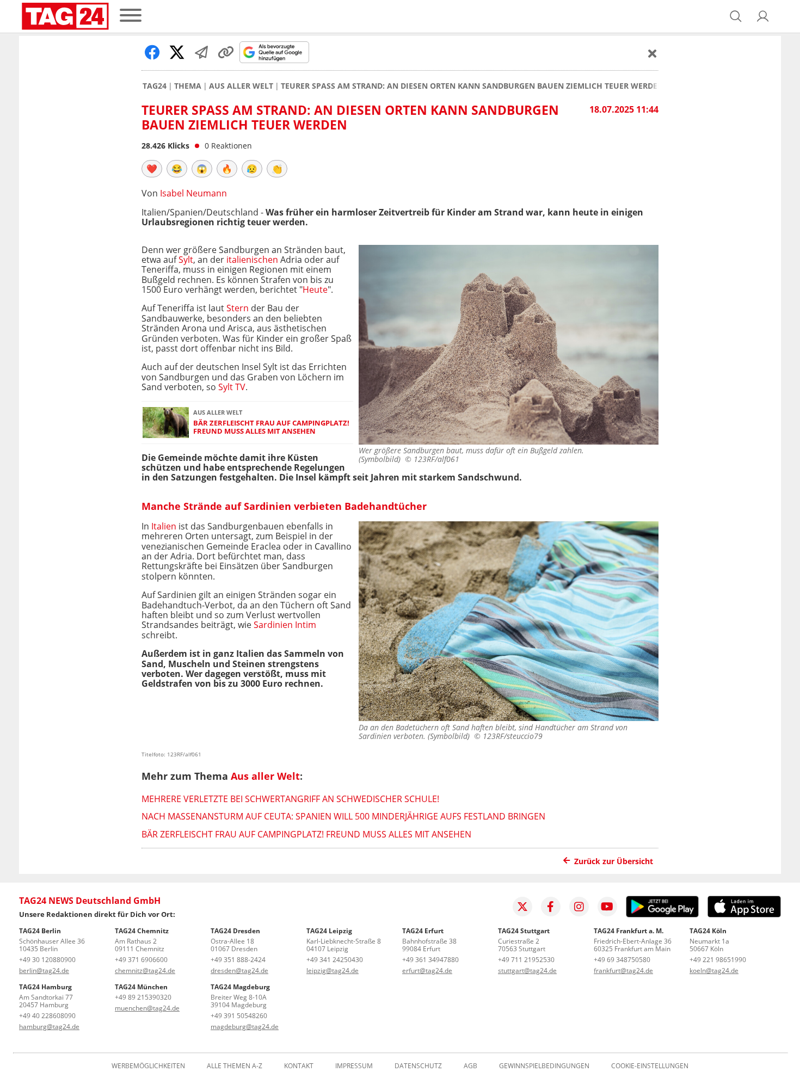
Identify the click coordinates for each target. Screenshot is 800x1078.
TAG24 (155, 86)
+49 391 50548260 (239, 1015)
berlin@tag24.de (44, 970)
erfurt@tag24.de (427, 970)
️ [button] (151, 169)
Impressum (354, 1066)
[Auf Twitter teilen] (177, 52)
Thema (187, 86)
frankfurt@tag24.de (623, 970)
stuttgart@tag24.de (527, 970)
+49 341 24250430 (334, 959)
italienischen (252, 260)
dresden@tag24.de (239, 970)
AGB (470, 1066)
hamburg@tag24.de (49, 1026)
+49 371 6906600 (141, 959)
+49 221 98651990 (718, 959)
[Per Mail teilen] (201, 52)
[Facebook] (551, 906)
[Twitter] (522, 906)
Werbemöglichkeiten (148, 1066)
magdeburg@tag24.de (245, 1026)
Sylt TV (231, 387)
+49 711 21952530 (526, 959)
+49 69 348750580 (622, 959)
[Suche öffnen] (736, 16)
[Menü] (130, 16)
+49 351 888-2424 (238, 959)
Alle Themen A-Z (234, 1066)
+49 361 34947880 (430, 959)
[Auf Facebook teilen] (152, 52)
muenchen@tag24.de (147, 1008)
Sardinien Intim (285, 625)
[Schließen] (653, 53)
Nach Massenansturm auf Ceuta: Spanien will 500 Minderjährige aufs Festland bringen (343, 816)
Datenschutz (418, 1066)
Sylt (186, 260)
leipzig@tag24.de (332, 970)
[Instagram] (579, 906)
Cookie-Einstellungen (649, 1066)
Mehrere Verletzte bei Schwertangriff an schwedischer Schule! (290, 799)
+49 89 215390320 (143, 997)
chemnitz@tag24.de (145, 970)
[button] (763, 16)
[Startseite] (65, 16)
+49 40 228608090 (47, 1015)
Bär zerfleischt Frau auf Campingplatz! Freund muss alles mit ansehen (271, 427)
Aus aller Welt (241, 86)
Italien (163, 526)
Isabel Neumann (193, 193)
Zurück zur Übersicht (613, 861)
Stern (237, 308)
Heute (315, 289)
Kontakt (298, 1066)
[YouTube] (607, 906)
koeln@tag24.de (714, 970)
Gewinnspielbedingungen (544, 1066)
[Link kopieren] (226, 52)
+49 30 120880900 (47, 959)
